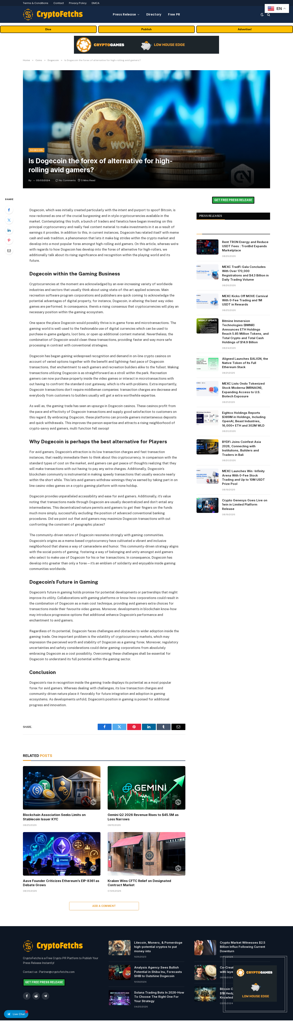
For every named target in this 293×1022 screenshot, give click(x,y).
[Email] (9, 250)
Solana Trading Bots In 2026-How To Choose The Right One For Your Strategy (159, 997)
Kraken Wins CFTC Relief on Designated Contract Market (139, 883)
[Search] (268, 14)
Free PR (174, 14)
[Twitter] (9, 220)
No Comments (67, 180)
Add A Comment (104, 905)
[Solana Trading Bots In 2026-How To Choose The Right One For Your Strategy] (120, 997)
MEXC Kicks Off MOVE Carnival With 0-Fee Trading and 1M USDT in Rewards (245, 300)
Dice (48, 29)
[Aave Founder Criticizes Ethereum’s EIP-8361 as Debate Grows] (61, 854)
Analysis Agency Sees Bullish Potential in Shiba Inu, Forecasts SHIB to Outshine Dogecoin (158, 972)
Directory (153, 14)
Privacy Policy (78, 3)
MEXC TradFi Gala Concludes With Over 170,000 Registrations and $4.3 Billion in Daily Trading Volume (245, 273)
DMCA (95, 3)
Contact (58, 3)
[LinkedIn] (9, 230)
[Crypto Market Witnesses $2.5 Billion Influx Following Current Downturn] (205, 947)
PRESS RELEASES (210, 215)
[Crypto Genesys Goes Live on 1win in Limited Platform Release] (207, 505)
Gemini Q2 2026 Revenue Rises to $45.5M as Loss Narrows (143, 817)
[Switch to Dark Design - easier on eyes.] (262, 14)
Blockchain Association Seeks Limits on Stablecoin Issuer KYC (54, 817)
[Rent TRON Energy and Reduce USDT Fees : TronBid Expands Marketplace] (207, 247)
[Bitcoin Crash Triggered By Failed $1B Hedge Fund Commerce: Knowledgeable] (205, 994)
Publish (146, 29)
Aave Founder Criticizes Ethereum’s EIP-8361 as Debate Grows (61, 883)
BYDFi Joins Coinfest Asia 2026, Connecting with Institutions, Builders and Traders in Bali (241, 448)
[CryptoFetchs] (53, 14)
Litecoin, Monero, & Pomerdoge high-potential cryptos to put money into (158, 947)
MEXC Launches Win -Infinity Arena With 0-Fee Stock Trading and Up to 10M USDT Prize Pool (243, 477)
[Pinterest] (9, 240)
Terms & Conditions (35, 3)
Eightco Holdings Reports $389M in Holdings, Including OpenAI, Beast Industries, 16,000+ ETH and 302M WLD (243, 419)
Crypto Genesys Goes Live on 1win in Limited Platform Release (244, 504)
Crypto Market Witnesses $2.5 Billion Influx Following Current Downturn (242, 947)
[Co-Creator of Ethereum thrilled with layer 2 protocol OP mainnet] (205, 972)
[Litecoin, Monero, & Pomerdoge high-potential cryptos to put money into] (120, 947)
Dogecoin (36, 150)
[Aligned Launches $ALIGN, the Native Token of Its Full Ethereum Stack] (207, 363)
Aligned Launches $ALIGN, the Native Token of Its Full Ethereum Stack (245, 363)
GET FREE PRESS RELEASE (233, 200)
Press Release (124, 14)
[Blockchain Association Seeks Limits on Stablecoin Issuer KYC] (61, 788)
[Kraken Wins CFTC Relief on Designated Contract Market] (146, 854)
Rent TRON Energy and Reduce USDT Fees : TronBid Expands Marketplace (245, 246)
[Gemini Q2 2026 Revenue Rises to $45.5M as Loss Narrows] (146, 788)
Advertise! (245, 29)
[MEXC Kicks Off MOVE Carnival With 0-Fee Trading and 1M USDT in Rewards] (207, 301)
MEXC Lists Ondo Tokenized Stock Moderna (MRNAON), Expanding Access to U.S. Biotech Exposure (243, 390)
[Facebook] (9, 210)
